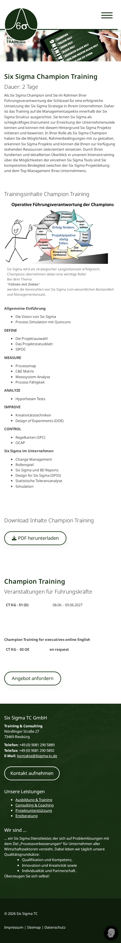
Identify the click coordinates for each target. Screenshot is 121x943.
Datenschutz (55, 927)
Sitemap (34, 927)
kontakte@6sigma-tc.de (37, 755)
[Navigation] (107, 15)
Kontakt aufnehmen (31, 773)
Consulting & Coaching (34, 805)
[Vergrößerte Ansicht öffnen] (60, 232)
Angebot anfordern (32, 678)
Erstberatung (26, 815)
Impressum (13, 927)
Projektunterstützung (33, 810)
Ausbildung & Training (33, 799)
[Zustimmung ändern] (111, 933)
